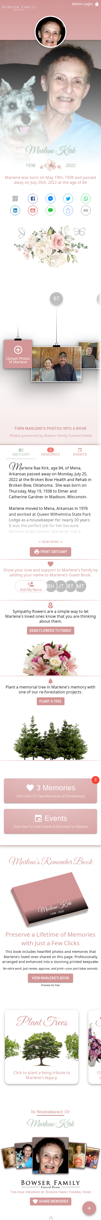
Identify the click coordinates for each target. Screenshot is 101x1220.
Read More (50, 542)
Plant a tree (50, 701)
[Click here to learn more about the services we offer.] (50, 1184)
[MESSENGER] (50, 199)
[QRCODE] (15, 199)
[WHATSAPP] (86, 199)
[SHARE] (68, 210)
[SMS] (50, 210)
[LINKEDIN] (15, 210)
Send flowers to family (50, 631)
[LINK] (86, 210)
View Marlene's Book (50, 978)
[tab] (21, 452)
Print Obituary (53, 552)
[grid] (50, 366)
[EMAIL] (33, 210)
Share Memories (53, 1201)
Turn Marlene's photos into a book (50, 428)
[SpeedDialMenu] (89, 1208)
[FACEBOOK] (33, 199)
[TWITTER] (68, 199)
